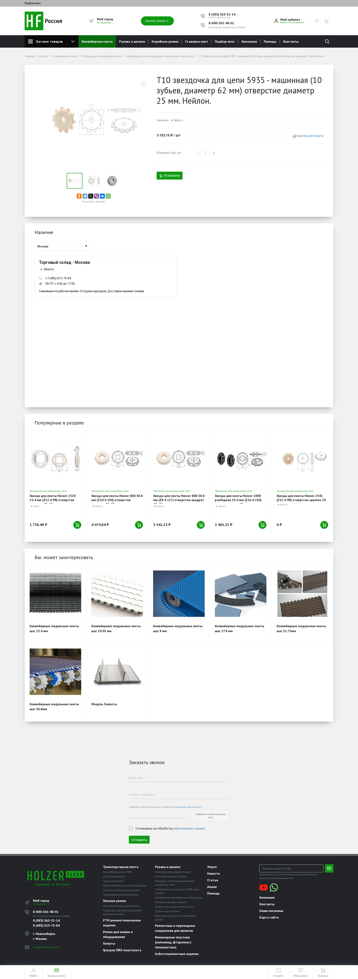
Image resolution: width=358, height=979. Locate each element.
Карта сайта (269, 917)
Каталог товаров (49, 41)
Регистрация (296, 22)
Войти (283, 22)
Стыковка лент (196, 41)
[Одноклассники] (79, 196)
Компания (249, 41)
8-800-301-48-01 (221, 23)
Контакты (291, 41)
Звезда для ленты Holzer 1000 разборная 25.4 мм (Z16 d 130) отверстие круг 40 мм (238, 500)
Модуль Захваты (104, 704)
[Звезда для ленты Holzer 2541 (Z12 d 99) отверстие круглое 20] (302, 459)
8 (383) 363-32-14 (46, 920)
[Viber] (96, 196)
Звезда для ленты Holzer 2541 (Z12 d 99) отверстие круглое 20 (301, 498)
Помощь (270, 41)
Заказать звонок (155, 21)
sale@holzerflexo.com (46, 947)
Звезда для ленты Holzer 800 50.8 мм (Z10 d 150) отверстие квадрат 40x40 (117, 500)
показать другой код (188, 806)
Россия (52, 21)
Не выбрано (104, 22)
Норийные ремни (165, 41)
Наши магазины (271, 911)
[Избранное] (317, 21)
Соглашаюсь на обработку (170, 828)
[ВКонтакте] (102, 196)
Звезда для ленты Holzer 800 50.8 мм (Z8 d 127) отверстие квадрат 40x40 (178, 500)
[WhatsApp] (108, 196)
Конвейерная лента (97, 41)
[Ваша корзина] (326, 21)
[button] (224, 14)
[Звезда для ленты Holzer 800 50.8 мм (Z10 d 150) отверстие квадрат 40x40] (117, 459)
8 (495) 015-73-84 (46, 925)
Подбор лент (33, 3)
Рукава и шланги (132, 41)
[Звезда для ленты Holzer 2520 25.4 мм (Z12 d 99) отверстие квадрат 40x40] (55, 459)
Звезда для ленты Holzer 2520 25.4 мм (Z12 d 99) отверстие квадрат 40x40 (53, 500)
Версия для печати (310, 135)
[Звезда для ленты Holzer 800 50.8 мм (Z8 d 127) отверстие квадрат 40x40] (179, 459)
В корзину (172, 175)
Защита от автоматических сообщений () (166, 806)
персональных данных (189, 828)
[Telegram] (84, 196)
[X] (90, 196)
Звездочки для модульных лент (48, 490)
